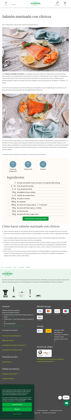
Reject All (17, 409)
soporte (11, 317)
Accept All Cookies (17, 404)
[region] (17, 402)
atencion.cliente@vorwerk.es (14, 326)
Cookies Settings (17, 414)
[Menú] (50, 351)
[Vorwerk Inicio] (35, 3)
